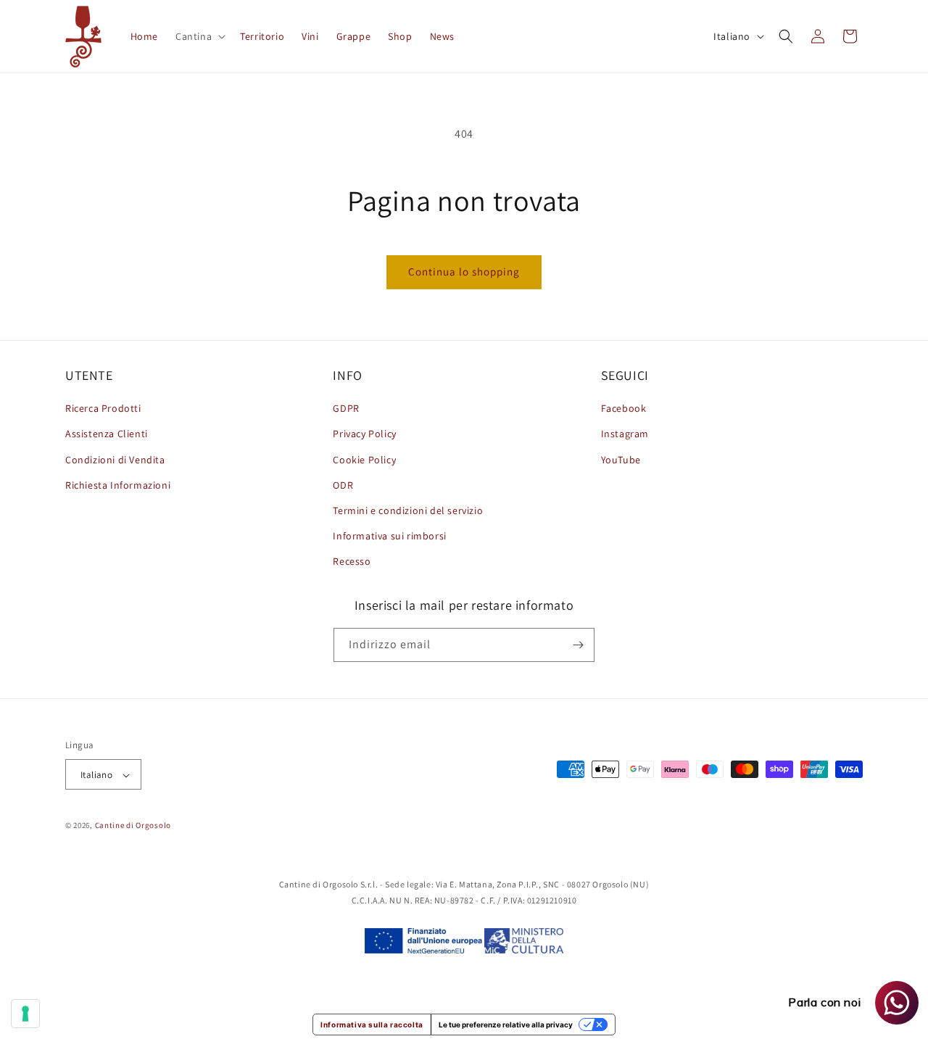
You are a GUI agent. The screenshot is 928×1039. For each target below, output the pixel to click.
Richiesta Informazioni (117, 485)
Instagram (625, 434)
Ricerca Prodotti (103, 408)
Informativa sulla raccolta (371, 1024)
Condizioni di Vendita (115, 459)
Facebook (624, 408)
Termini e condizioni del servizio (408, 510)
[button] (199, 36)
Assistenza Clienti (106, 434)
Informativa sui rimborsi (389, 535)
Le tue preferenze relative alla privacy (506, 1024)
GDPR (346, 408)
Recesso (351, 561)
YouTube (621, 459)
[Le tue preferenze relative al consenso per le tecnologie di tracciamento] (25, 1013)
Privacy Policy (364, 434)
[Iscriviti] (578, 645)
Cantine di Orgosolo (133, 826)
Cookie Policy (364, 459)
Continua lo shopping (464, 271)
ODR (343, 485)
